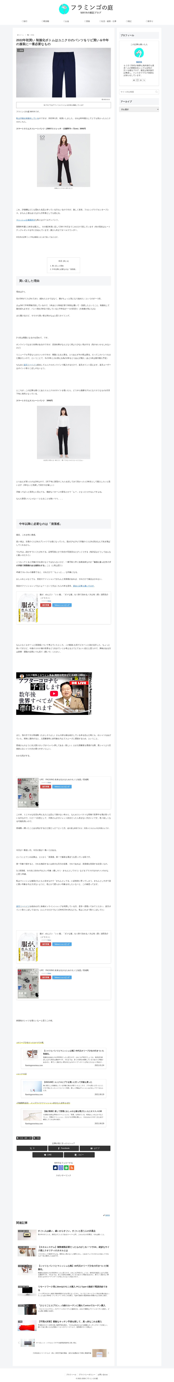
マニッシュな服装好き (25, 220)
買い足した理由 (58, 266)
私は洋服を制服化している (27, 118)
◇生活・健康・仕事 (25, 1138)
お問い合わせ (103, 1374)
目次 (60, 261)
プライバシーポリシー (87, 1374)
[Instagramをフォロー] (60, 1167)
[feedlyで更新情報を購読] (66, 1167)
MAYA (139, 62)
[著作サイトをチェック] (55, 1167)
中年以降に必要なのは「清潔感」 (64, 269)
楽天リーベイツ (30, 365)
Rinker (49, 600)
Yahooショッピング (61, 605)
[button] (79, 1155)
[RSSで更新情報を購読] (71, 1167)
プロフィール (71, 1374)
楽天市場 (45, 605)
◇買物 (38, 1138)
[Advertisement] (63, 1193)
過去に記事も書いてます (83, 586)
